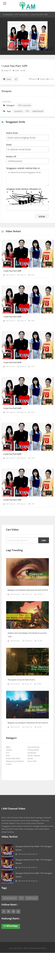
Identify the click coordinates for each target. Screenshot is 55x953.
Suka (9, 79)
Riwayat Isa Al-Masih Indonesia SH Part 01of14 (28, 590)
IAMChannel (37, 111)
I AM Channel (10, 275)
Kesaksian (32, 752)
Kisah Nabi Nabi (13, 758)
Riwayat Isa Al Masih (15, 761)
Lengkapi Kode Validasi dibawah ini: (24, 189)
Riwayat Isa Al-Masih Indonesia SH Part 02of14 (28, 722)
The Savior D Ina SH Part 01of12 (21, 679)
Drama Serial (33, 749)
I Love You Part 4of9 (12, 362)
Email (9, 144)
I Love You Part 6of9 (12, 454)
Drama (9, 749)
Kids (8, 755)
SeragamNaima (9, 898)
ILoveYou (18, 111)
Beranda (9, 14)
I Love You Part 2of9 (12, 270)
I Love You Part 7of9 (12, 499)
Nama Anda (12, 133)
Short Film (32, 761)
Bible (8, 747)
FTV (27, 111)
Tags (9, 111)
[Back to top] (45, 934)
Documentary (34, 747)
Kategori (10, 105)
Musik (31, 758)
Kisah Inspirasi (34, 755)
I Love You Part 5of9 (12, 408)
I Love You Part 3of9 (12, 316)
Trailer (9, 764)
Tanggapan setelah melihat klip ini (23, 168)
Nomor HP (11, 156)
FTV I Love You (21, 14)
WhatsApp (12, 925)
